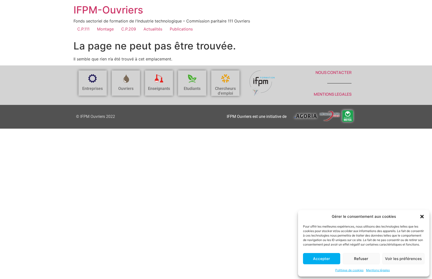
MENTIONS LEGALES (333, 94)
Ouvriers (126, 88)
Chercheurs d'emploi (225, 91)
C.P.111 (83, 28)
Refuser (361, 258)
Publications (181, 28)
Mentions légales (378, 270)
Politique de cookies (349, 270)
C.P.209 (128, 28)
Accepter (321, 258)
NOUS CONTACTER (334, 72)
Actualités (153, 28)
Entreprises (92, 88)
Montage (105, 28)
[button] (422, 216)
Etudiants (192, 88)
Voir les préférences (403, 258)
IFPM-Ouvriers (108, 10)
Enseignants (159, 88)
